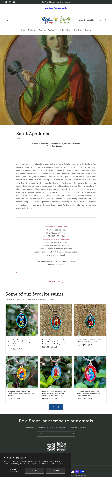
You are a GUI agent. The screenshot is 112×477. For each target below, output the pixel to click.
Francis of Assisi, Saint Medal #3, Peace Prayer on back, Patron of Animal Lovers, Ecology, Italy (54, 393)
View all (56, 407)
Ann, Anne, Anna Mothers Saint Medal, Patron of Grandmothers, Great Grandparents (88, 393)
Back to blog (57, 281)
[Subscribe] (73, 434)
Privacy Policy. (59, 464)
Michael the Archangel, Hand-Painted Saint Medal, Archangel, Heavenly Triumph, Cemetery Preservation (20, 343)
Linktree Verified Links (56, 7)
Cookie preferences (81, 475)
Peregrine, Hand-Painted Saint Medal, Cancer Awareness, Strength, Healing (21, 393)
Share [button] (20, 272)
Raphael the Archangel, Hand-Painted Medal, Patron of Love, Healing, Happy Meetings (53, 342)
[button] (7, 20)
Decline (56, 470)
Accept (34, 470)
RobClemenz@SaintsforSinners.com (56, 239)
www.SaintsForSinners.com (56, 227)
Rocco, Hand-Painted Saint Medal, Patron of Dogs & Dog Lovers (89, 341)
